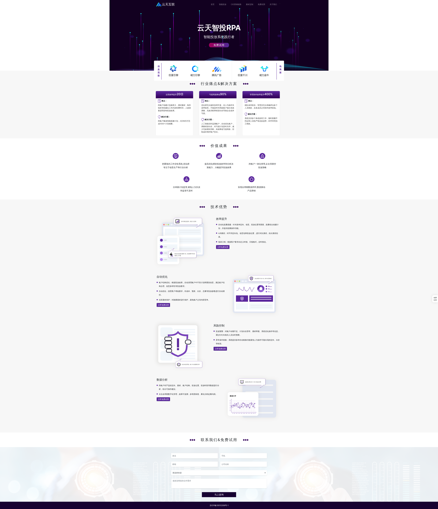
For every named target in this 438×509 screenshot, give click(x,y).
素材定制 (249, 4)
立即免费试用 (222, 247)
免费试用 (261, 4)
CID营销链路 (236, 4)
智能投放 (222, 4)
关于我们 (273, 4)
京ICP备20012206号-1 (219, 505)
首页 (212, 4)
